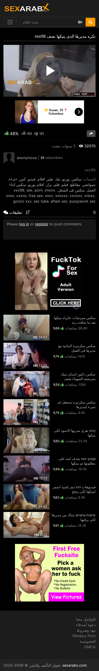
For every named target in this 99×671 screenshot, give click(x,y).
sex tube (41, 201)
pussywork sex (83, 201)
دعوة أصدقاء (86, 624)
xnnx (10, 195)
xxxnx (21, 195)
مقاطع (75, 184)
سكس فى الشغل (71, 190)
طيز (50, 179)
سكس (77, 179)
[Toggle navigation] (10, 22)
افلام (41, 179)
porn (39, 190)
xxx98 (19, 190)
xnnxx (89, 195)
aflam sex (59, 201)
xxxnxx (76, 195)
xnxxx (50, 190)
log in (24, 224)
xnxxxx (61, 195)
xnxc (49, 195)
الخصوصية (88, 641)
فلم (56, 184)
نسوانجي (89, 184)
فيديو (31, 179)
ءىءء (13, 179)
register (41, 224)
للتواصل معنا (86, 619)
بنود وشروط (86, 630)
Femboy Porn (84, 635)
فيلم (64, 184)
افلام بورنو (36, 184)
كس (22, 179)
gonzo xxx (22, 201)
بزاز (49, 184)
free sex (36, 195)
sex (29, 190)
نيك (57, 179)
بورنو (66, 179)
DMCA (90, 647)
